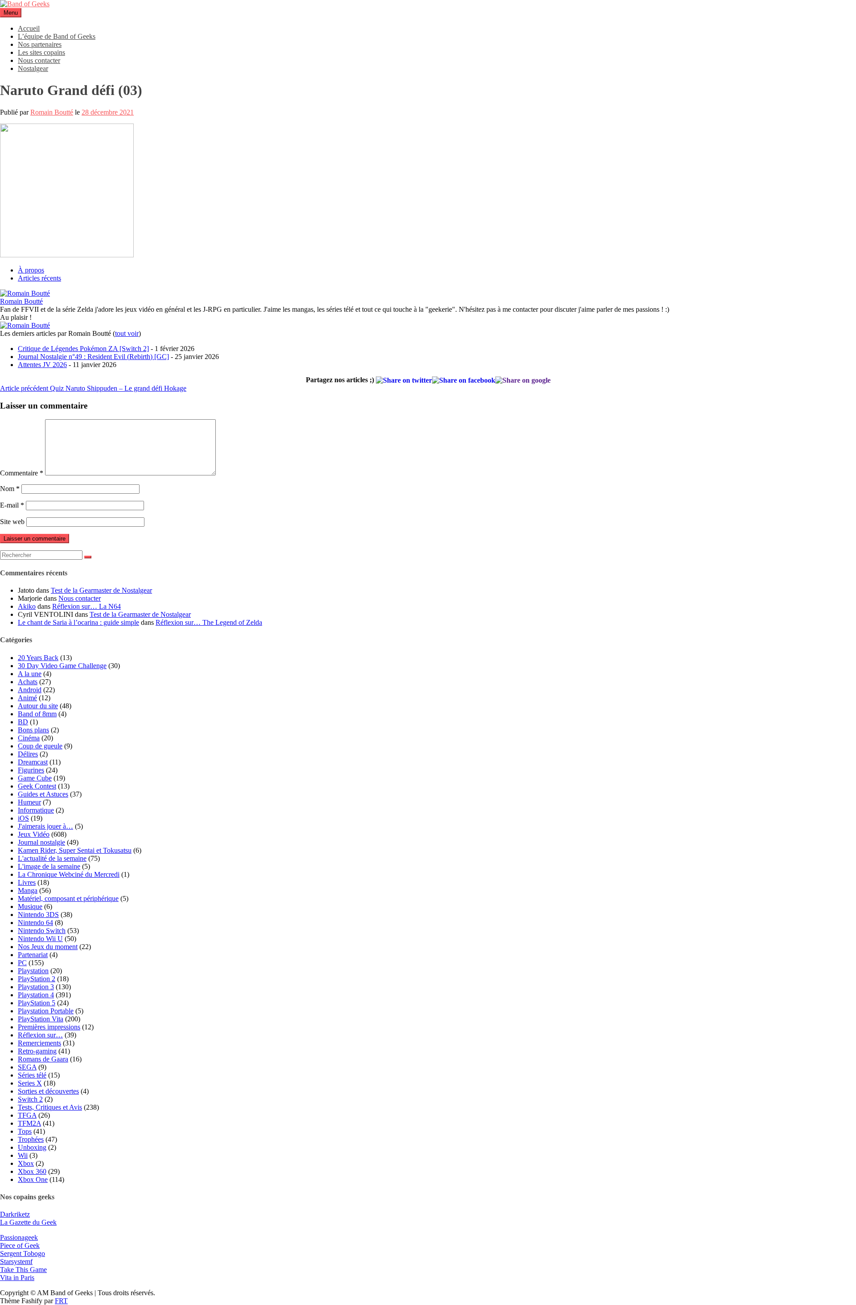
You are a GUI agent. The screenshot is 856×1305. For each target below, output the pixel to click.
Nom (10, 488)
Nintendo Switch (42, 930)
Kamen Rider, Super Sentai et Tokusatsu (75, 850)
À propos (31, 270)
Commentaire (21, 473)
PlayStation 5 (36, 1003)
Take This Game (23, 1269)
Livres (27, 882)
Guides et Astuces (43, 794)
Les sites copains (41, 52)
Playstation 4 (36, 995)
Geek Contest (37, 786)
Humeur (29, 802)
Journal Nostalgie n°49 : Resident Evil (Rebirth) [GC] (93, 356)
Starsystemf (16, 1261)
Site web (12, 521)
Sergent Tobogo (22, 1253)
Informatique (36, 810)
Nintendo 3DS (38, 914)
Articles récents (39, 278)
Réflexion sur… (40, 1035)
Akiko (27, 606)
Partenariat (33, 954)
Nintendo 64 (35, 922)
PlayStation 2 (36, 979)
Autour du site (38, 706)
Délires (28, 754)
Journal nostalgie (41, 842)
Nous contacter (39, 60)
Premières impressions (49, 1027)
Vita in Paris (17, 1277)
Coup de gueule (40, 746)
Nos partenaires (40, 44)
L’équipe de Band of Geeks (56, 36)
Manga (27, 890)
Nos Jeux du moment (48, 946)
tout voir (127, 333)
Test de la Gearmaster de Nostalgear (101, 590)
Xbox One (33, 1179)
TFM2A (29, 1123)
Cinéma (29, 738)
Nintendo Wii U (40, 938)
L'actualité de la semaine (52, 858)
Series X (30, 1083)
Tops (25, 1131)
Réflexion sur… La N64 (86, 606)
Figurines (31, 770)
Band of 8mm (37, 714)
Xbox (26, 1163)
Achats (27, 682)
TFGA (27, 1115)
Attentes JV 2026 (42, 364)
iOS (23, 818)
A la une (29, 673)
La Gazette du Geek (28, 1222)
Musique (30, 906)
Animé (27, 698)
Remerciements (39, 1043)
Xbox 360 (32, 1171)
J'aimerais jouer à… (45, 826)
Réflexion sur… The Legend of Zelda (209, 622)
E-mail (12, 505)
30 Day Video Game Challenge (62, 665)
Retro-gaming (37, 1051)
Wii (23, 1155)
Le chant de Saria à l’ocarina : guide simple (78, 622)
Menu (11, 12)
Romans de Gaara (43, 1059)
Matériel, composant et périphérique (68, 898)
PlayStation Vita (40, 1019)
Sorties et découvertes (48, 1091)
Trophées (31, 1139)
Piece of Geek (20, 1245)
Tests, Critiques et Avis (50, 1107)
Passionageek (19, 1237)
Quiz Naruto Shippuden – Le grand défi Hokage (93, 388)
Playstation (33, 971)
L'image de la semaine (49, 866)
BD (23, 722)
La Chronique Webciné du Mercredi (68, 874)
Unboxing (32, 1147)
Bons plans (33, 730)
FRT (61, 1301)
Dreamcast (33, 762)
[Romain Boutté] (25, 293)
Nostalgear (33, 68)
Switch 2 (30, 1099)
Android (29, 690)
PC (22, 962)
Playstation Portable (46, 1011)
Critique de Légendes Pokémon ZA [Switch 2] (83, 348)
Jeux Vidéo (33, 834)
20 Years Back (38, 657)
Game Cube (35, 778)
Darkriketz (15, 1214)
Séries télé (32, 1075)
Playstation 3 (36, 987)
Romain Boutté (51, 112)
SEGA (27, 1067)
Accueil (29, 28)
